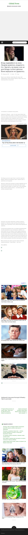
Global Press (14, 4)
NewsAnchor (20, 529)
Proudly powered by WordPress (7, 529)
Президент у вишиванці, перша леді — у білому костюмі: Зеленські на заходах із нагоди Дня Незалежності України (13, 432)
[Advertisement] (14, 26)
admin (13, 74)
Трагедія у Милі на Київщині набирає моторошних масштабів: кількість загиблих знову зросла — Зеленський (13, 428)
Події (18, 74)
